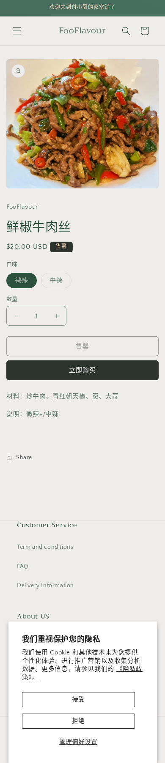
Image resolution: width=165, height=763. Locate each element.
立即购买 (82, 370)
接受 (78, 699)
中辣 (59, 282)
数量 (12, 299)
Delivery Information (45, 585)
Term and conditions (45, 547)
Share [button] (24, 457)
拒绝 (78, 721)
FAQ (23, 566)
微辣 (24, 282)
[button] (17, 31)
